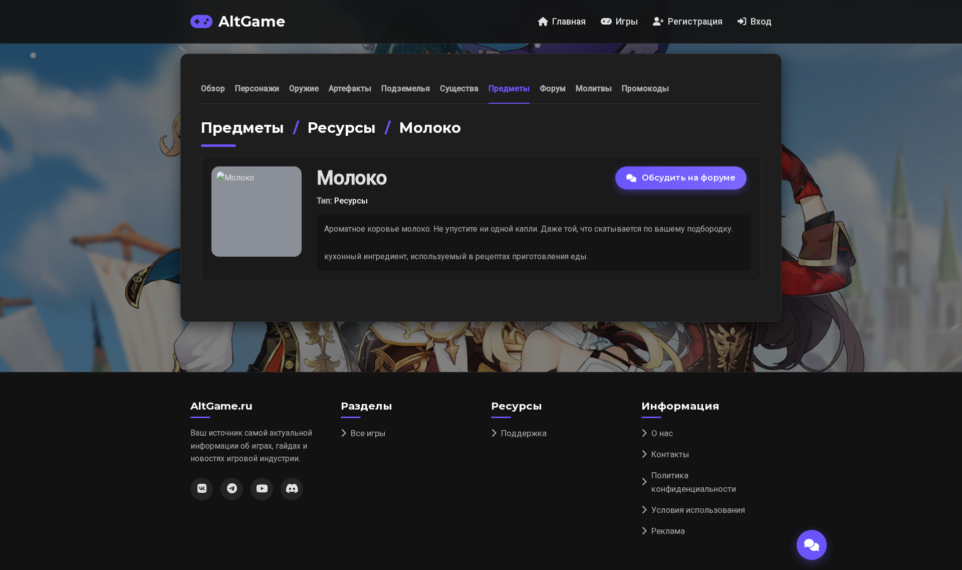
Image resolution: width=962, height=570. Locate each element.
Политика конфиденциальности (693, 482)
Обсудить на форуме (689, 177)
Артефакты (350, 88)
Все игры (368, 433)
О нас (662, 433)
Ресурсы (342, 127)
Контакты (670, 454)
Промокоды (645, 88)
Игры (627, 22)
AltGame (251, 21)
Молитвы (594, 88)
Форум (553, 88)
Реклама (668, 531)
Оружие (304, 88)
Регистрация (695, 22)
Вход (761, 22)
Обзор (213, 88)
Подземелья (405, 88)
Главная (569, 22)
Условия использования (698, 510)
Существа (459, 88)
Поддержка (524, 433)
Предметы (509, 88)
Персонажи (257, 88)
